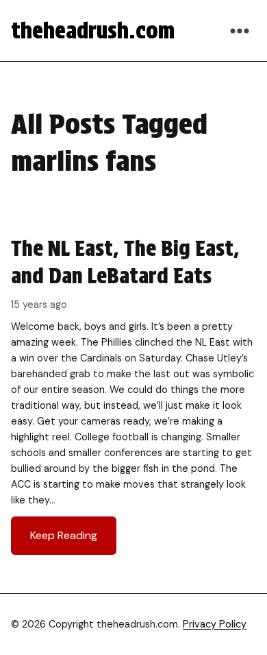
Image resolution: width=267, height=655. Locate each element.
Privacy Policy (214, 624)
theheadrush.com (93, 30)
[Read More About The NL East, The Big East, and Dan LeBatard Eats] (133, 395)
